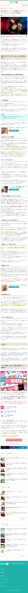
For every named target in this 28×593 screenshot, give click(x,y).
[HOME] (1, 8)
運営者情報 (3, 572)
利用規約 (2, 575)
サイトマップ (3, 582)
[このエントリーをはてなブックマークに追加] (22, 447)
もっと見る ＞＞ (23, 518)
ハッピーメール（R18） (12, 410)
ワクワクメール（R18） (12, 406)
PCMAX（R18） (10, 415)
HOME (2, 569)
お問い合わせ (3, 586)
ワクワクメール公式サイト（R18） (14, 439)
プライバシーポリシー (5, 579)
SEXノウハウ (6, 8)
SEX (14, 15)
